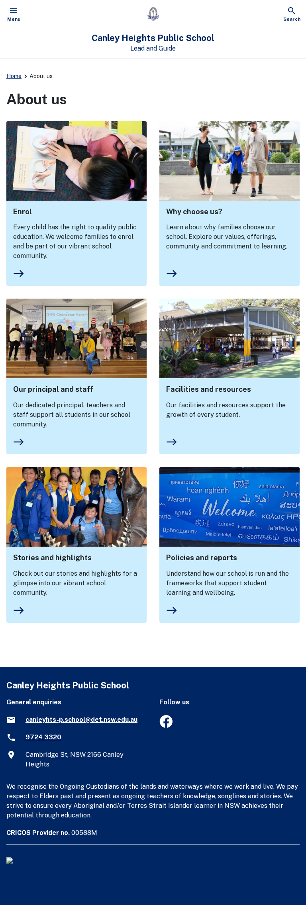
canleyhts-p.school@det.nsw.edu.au (81, 719)
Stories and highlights (52, 557)
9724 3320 (43, 737)
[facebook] (166, 725)
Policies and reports (201, 557)
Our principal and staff (53, 389)
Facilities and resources (208, 389)
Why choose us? (194, 211)
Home (14, 76)
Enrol (22, 211)
